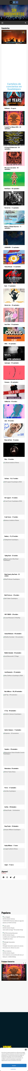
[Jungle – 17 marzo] (14, 855)
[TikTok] (14, 877)
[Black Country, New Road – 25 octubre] (14, 565)
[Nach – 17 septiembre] (14, 276)
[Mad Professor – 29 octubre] (14, 586)
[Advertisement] (14, 62)
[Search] (26, 22)
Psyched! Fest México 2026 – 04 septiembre (12, 976)
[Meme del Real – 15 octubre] (14, 430)
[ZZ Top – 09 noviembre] (14, 701)
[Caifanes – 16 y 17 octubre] (14, 469)
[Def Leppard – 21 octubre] (14, 488)
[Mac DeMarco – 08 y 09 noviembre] (14, 682)
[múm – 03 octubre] (14, 411)
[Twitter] (11, 2)
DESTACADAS (6, 919)
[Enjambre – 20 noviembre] (14, 740)
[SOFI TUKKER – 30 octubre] (14, 605)
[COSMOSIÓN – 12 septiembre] (14, 238)
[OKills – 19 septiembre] (14, 334)
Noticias (13, 919)
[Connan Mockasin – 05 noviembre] (14, 624)
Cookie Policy (13, 1069)
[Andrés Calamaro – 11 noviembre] (14, 720)
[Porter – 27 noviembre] (14, 778)
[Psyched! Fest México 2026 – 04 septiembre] (14, 118)
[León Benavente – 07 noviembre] (14, 663)
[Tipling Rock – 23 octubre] (14, 546)
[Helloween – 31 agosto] (14, 99)
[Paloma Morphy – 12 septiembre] (14, 257)
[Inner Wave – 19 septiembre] (14, 315)
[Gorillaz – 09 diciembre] (14, 797)
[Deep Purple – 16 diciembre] (14, 817)
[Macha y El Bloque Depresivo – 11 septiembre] (14, 217)
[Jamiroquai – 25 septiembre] (14, 353)
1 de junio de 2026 (15, 978)
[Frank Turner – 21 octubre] (14, 507)
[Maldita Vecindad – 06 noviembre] (14, 643)
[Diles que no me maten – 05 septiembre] (14, 159)
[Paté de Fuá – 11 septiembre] (14, 198)
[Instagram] (14, 2)
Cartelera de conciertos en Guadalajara (14, 86)
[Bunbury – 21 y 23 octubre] (14, 527)
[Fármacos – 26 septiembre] (14, 373)
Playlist (12, 928)
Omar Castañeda (7, 979)
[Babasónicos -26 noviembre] (14, 759)
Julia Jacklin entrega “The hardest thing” (13, 929)
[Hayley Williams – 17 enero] (14, 836)
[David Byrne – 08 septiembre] (14, 179)
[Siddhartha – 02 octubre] (14, 392)
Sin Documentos (14, 12)
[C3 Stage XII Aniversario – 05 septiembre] (14, 138)
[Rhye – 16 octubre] (14, 450)
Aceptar (14, 1065)
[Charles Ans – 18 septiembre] (14, 296)
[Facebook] (17, 2)
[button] (26, 1049)
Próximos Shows (6, 973)
